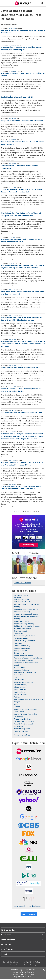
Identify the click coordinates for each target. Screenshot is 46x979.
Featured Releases (21, 596)
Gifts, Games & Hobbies (23, 660)
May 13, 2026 (12, 140)
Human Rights (19, 668)
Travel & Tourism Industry (24, 724)
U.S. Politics (18, 726)
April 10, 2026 (12, 484)
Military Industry (20, 685)
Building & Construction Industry (27, 626)
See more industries (22, 735)
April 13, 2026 (12, 460)
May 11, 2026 (12, 187)
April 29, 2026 (12, 289)
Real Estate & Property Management (28, 699)
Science (17, 707)
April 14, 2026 (12, 431)
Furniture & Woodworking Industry (28, 658)
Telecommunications (22, 719)
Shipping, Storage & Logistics (25, 709)
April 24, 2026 (12, 365)
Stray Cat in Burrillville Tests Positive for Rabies (22, 120)
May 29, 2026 (12, 95)
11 (30, 512)
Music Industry (20, 692)
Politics (17, 697)
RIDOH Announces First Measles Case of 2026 (21, 412)
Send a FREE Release (22, 583)
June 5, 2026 (12, 71)
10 (28, 512)
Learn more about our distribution (27, 906)
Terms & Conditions (10, 962)
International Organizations (25, 672)
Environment (19, 653)
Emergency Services (22, 648)
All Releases (18, 598)
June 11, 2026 (12, 28)
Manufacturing (19, 680)
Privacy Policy (15, 965)
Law (15, 677)
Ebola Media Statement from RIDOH (17, 97)
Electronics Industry (22, 646)
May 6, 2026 (12, 237)
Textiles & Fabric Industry (24, 721)
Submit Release (28, 914)
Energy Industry (20, 651)
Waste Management (22, 729)
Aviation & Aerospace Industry (26, 614)
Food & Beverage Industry (24, 655)
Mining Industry (20, 687)
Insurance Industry (21, 670)
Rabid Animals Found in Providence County (20, 367)
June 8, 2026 (12, 45)
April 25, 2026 (12, 339)
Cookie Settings (30, 965)
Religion (17, 702)
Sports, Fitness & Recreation (25, 714)
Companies (18, 633)
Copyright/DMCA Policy (30, 962)
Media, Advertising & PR (23, 682)
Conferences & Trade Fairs (24, 636)
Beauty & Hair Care (21, 621)
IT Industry (18, 675)
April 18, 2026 (12, 410)
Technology (18, 717)
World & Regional (21, 731)
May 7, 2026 (12, 211)
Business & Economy (22, 629)
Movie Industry (20, 690)
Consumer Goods (21, 638)
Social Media (19, 712)
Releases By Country (22, 600)
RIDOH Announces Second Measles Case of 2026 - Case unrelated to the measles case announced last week (23, 343)
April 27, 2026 (12, 315)
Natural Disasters (21, 694)
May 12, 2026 (12, 163)
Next (35, 512)
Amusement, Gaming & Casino (26, 609)
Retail (16, 704)
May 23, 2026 (12, 118)
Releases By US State (22, 602)
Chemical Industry (21, 631)
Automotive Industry (22, 612)
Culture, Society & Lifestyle (24, 641)
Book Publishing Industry (24, 624)
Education (18, 643)
